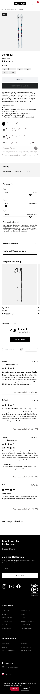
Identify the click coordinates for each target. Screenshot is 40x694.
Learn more (18, 685)
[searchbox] (10, 349)
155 (20, 69)
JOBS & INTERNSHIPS (8, 651)
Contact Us (25, 610)
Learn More (8, 549)
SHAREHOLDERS (26, 651)
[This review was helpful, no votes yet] (32, 392)
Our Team (24, 644)
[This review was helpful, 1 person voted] (32, 477)
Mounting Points (27, 621)
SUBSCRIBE (20, 575)
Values (4, 647)
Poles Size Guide (26, 628)
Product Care (7, 621)
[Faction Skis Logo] (20, 3)
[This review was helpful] (32, 429)
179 (13, 72)
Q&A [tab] (14, 323)
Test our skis (7, 624)
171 (5, 72)
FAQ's (23, 617)
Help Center (6, 610)
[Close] (38, 681)
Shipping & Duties (8, 617)
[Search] (32, 3)
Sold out (20, 79)
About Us (5, 644)
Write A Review (20, 339)
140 (5, 69)
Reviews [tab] (5, 324)
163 (28, 69)
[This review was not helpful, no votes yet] (36, 392)
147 (13, 69)
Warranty (24, 614)
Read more (26, 384)
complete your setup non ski (9, 9)
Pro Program (26, 647)
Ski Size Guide (6, 628)
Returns (5, 614)
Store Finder (25, 624)
